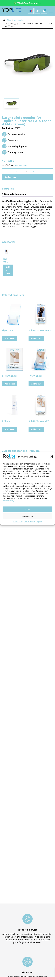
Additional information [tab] (14, 194)
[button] (51, 456)
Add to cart (10, 177)
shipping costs (21, 165)
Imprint (39, 522)
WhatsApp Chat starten (29, 3)
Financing (13, 140)
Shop (9, 20)
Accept (27, 509)
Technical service (16, 134)
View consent (27, 516)
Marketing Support (17, 146)
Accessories (19, 20)
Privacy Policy (8, 500)
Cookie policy (18, 522)
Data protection (29, 522)
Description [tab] (8, 188)
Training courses (16, 152)
